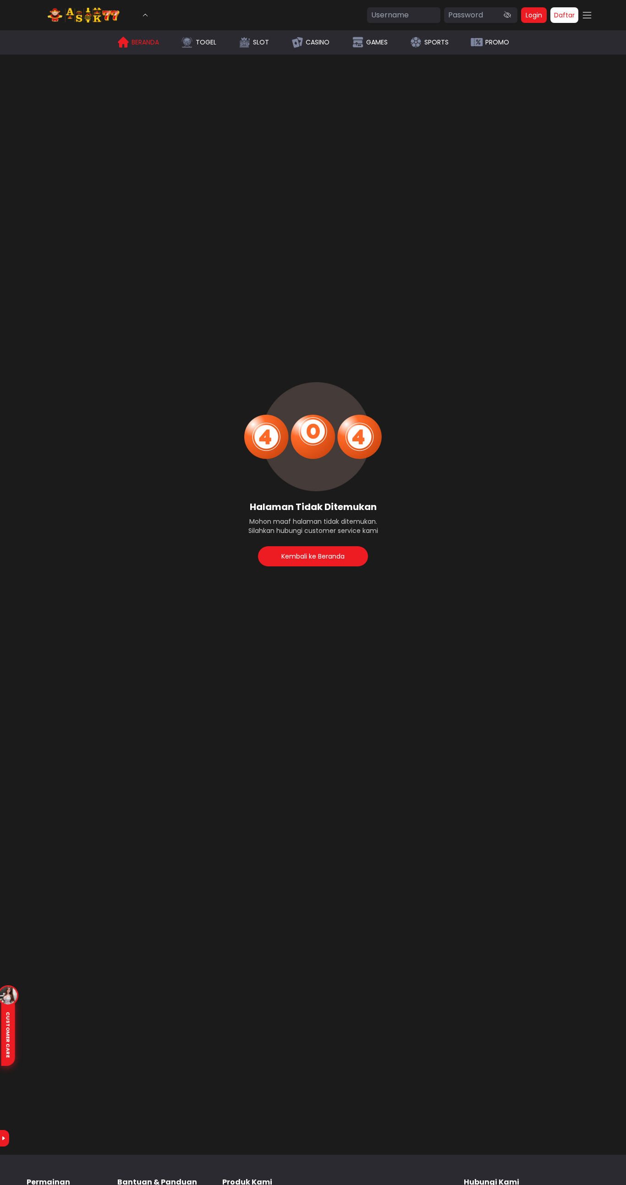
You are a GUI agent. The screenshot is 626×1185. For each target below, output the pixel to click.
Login (534, 15)
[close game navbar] (145, 15)
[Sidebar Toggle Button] (587, 15)
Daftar (564, 15)
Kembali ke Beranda (313, 556)
